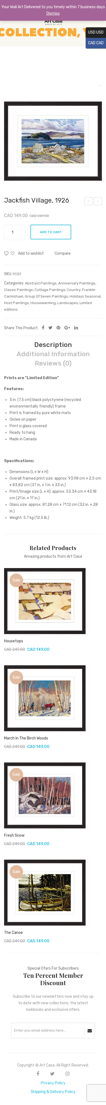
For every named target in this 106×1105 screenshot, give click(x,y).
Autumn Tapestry (98, 202)
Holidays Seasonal (85, 296)
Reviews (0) (53, 363)
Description (53, 344)
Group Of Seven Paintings (43, 84)
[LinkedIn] (76, 327)
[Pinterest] (58, 327)
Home (9, 84)
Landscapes (67, 303)
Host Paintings (16, 303)
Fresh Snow (14, 835)
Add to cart (51, 232)
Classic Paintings (18, 290)
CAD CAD (95, 43)
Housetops (13, 641)
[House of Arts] (53, 23)
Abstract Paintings (41, 283)
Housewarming (43, 303)
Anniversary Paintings (76, 283)
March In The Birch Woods (26, 738)
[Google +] (67, 327)
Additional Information (53, 354)
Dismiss (53, 13)
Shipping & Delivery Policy (53, 1091)
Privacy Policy (53, 1083)
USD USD (95, 32)
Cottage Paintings (50, 290)
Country (73, 290)
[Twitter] (50, 327)
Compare (63, 253)
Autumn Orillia (88, 202)
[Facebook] (43, 327)
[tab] (53, 344)
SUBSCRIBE (90, 1030)
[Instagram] (68, 1074)
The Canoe (13, 932)
